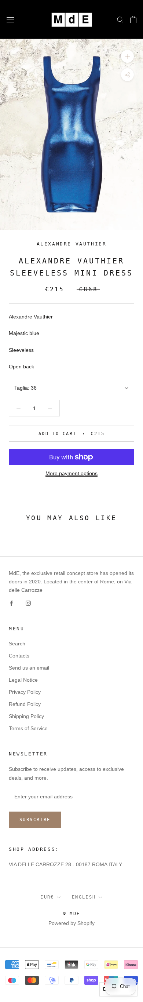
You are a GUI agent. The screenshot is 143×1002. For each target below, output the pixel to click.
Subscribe (35, 819)
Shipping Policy (26, 716)
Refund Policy (25, 704)
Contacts (19, 656)
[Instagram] (28, 603)
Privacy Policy (25, 692)
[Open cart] (133, 19)
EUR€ (47, 897)
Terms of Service (28, 728)
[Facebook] (11, 603)
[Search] (120, 19)
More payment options (71, 473)
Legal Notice (23, 680)
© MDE (71, 913)
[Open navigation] (10, 19)
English (84, 897)
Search (17, 643)
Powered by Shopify (71, 923)
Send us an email (29, 668)
